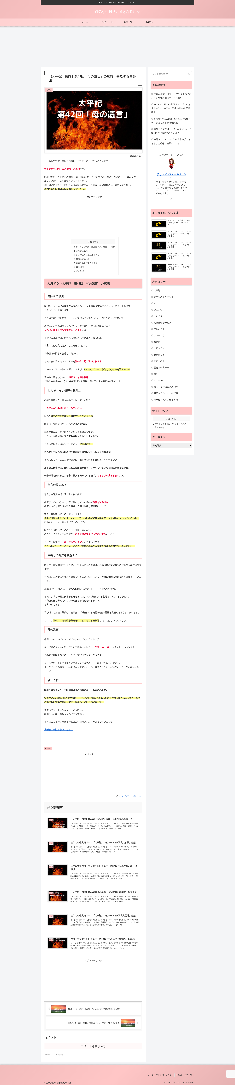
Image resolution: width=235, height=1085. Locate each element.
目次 (90, 241)
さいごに (80, 271)
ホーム (150, 1075)
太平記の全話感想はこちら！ (58, 729)
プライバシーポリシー (164, 1075)
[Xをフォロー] (171, 198)
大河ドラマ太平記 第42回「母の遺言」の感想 (94, 247)
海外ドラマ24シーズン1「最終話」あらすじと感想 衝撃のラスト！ (170, 141)
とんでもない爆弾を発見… (88, 255)
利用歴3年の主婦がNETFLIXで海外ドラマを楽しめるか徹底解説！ (170, 121)
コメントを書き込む (93, 1046)
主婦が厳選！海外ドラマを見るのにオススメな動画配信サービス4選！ (171, 96)
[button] (189, 74)
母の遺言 (80, 267)
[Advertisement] (117, 46)
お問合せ (179, 1075)
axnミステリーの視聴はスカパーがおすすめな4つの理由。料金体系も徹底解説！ (170, 108)
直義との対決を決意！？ (87, 263)
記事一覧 (188, 1075)
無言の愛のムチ (83, 259)
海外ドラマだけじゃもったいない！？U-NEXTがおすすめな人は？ (171, 131)
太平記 (49, 748)
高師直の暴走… (83, 251)
